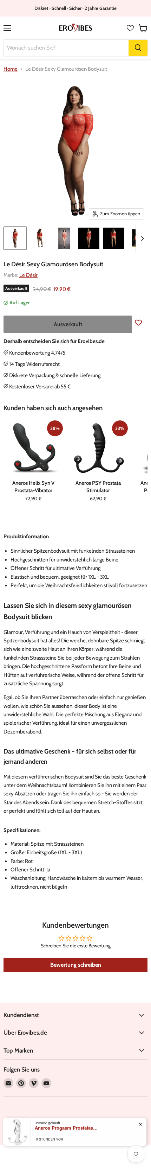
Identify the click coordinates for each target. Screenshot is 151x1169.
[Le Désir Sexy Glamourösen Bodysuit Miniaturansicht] (15, 238)
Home (11, 69)
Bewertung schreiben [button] (75, 964)
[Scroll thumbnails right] (141, 238)
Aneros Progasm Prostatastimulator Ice (66, 1128)
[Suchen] (138, 48)
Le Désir (28, 275)
